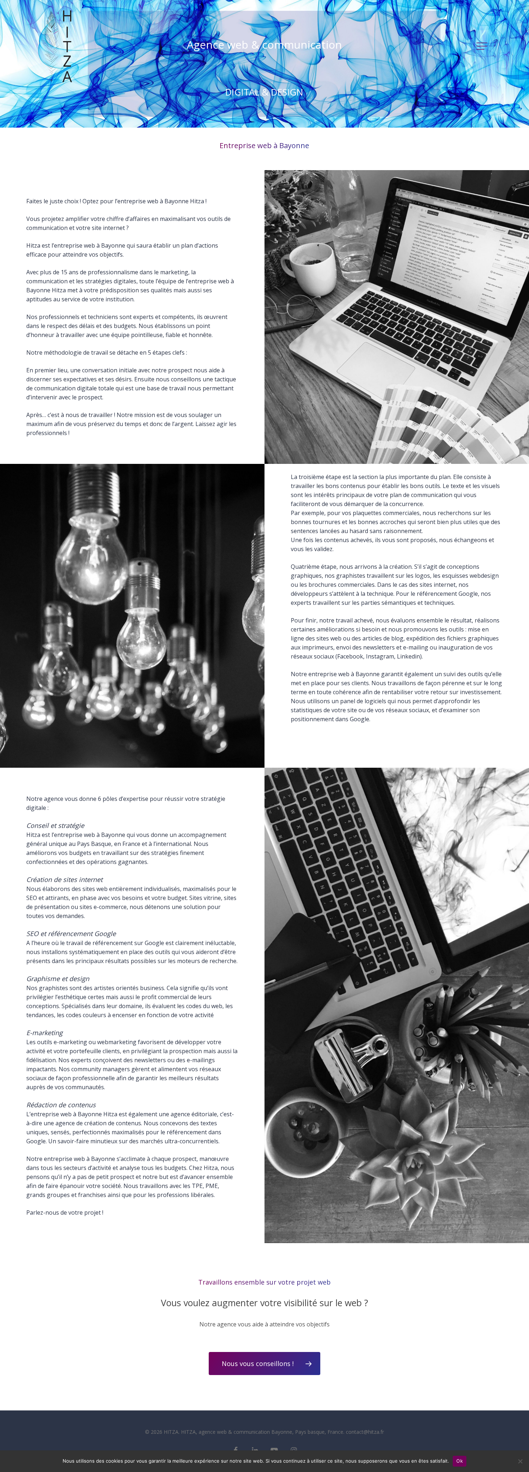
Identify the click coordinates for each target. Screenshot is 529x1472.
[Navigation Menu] (482, 46)
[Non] (520, 1461)
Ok (459, 1461)
